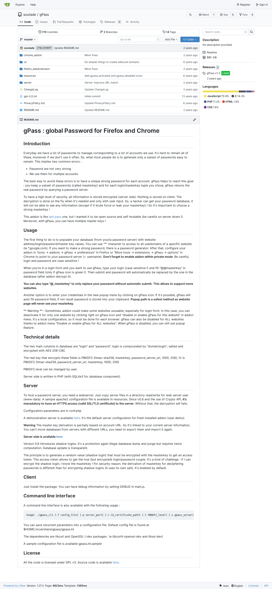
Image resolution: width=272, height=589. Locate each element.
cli (25, 62)
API (266, 585)
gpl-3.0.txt (30, 96)
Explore (20, 4)
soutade (29, 14)
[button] (204, 14)
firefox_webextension (37, 68)
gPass (44, 14)
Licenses (253, 585)
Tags (171, 32)
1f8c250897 (44, 47)
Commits (50, 32)
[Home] (7, 4)
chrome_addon (33, 55)
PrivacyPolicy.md (34, 103)
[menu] (224, 585)
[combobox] (139, 39)
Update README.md (66, 47)
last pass (55, 216)
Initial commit (92, 96)
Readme (212, 52)
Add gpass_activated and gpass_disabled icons (113, 75)
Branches (110, 32)
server (27, 82)
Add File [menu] (170, 39)
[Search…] (251, 32)
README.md (31, 109)
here (77, 418)
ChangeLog (31, 89)
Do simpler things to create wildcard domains (112, 62)
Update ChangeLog (96, 89)
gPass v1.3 (213, 73)
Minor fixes (91, 55)
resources (30, 75)
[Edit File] (194, 120)
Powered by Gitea (14, 585)
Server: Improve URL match (101, 82)
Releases (209, 67)
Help (33, 4)
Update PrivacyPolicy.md (100, 103)
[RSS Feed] (190, 14)
